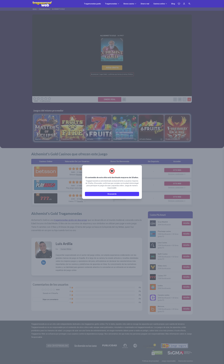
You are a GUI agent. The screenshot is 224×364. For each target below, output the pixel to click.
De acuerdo (112, 194)
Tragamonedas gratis (92, 4)
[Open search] (189, 3)
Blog (173, 4)
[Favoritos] (179, 4)
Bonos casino (129, 4)
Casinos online (159, 4)
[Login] (184, 4)
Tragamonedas (111, 4)
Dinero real (145, 4)
